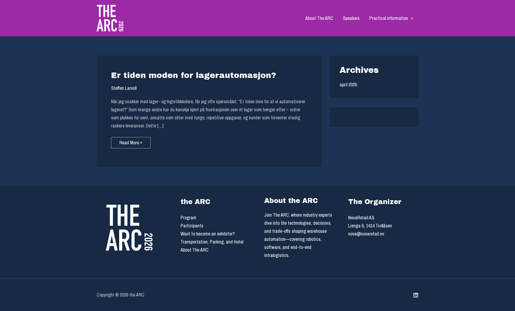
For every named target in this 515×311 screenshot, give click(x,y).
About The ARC (319, 18)
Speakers (351, 18)
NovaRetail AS (361, 217)
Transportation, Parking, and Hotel (212, 241)
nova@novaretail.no (366, 233)
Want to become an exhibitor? (208, 233)
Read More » (134, 141)
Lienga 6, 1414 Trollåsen (370, 225)
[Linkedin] (415, 295)
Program (188, 217)
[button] (411, 18)
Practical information (388, 18)
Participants (192, 225)
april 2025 (348, 84)
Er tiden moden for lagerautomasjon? (193, 75)
